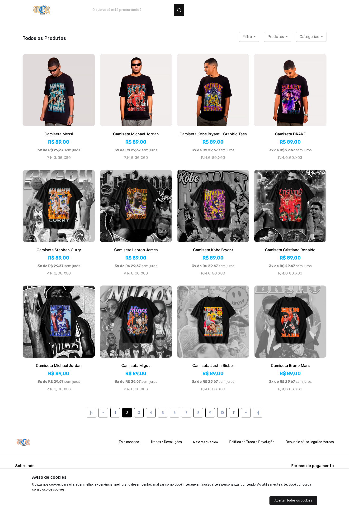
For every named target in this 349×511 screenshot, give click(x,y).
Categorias (310, 36)
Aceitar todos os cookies (293, 500)
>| (257, 413)
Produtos (276, 36)
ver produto (59, 90)
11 (233, 413)
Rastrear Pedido (205, 442)
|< (91, 413)
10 (222, 413)
